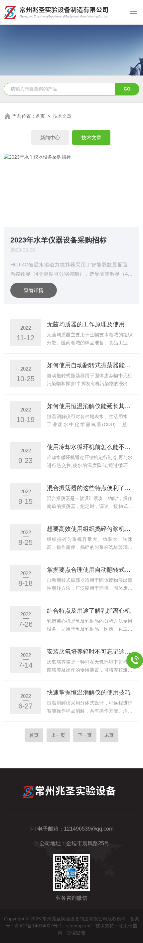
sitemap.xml (78, 925)
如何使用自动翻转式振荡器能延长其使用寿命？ (89, 365)
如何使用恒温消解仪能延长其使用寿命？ (89, 406)
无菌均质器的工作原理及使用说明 (89, 324)
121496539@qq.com (88, 829)
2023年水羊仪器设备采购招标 (58, 239)
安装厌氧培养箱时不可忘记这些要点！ (89, 651)
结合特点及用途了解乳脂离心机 (89, 610)
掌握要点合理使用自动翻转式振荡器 (89, 569)
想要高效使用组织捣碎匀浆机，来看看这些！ (89, 529)
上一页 (58, 735)
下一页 (85, 735)
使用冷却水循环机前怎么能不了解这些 (89, 447)
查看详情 (34, 290)
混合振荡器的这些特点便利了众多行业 (89, 488)
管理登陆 (76, 932)
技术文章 (91, 137)
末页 (109, 735)
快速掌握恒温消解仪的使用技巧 (89, 692)
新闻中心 (50, 137)
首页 (40, 116)
